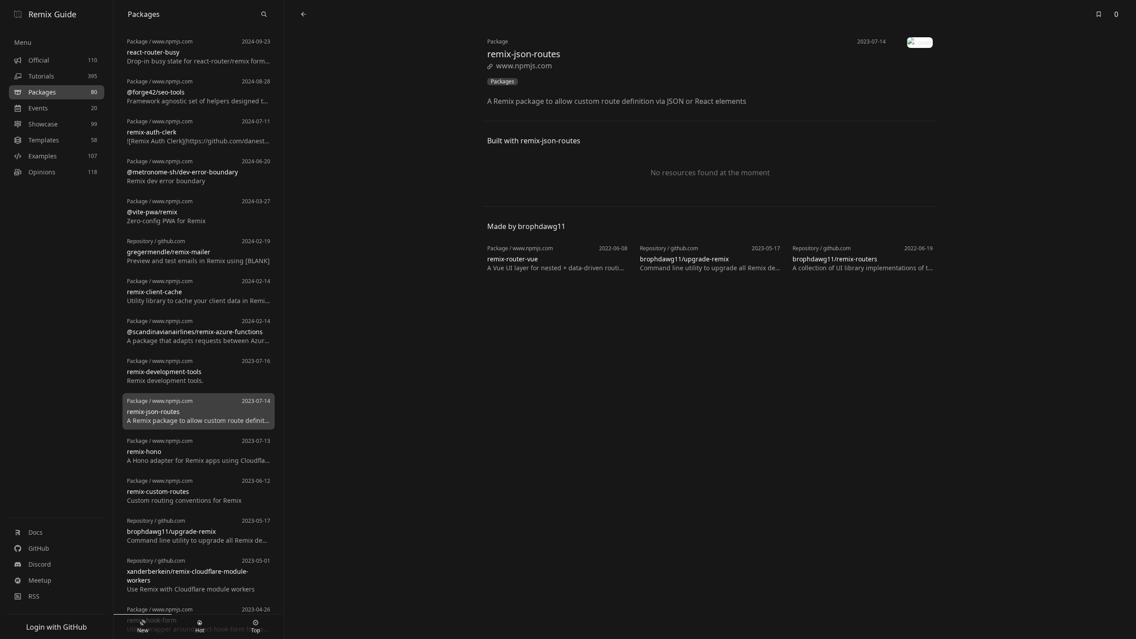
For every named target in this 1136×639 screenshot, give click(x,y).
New (142, 630)
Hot (199, 630)
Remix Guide (52, 14)
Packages (502, 81)
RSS (33, 596)
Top (255, 630)
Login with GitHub (56, 627)
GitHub (38, 548)
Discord (39, 564)
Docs (35, 532)
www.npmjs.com (524, 66)
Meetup (39, 580)
